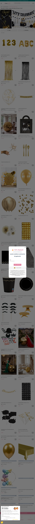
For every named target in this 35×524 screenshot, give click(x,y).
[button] (2, 522)
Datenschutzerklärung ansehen (6, 516)
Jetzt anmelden (17, 264)
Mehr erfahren (6, 519)
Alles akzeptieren (15, 519)
